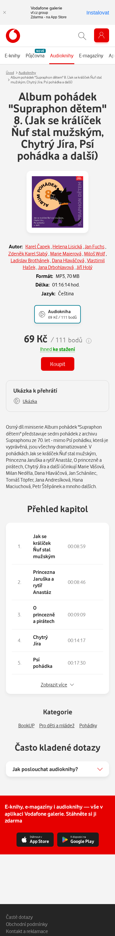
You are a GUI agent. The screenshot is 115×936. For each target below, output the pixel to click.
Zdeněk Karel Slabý (27, 253)
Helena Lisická (67, 246)
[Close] (4, 12)
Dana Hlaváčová (68, 260)
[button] (25, 401)
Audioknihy (27, 72)
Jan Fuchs (94, 246)
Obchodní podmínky (26, 924)
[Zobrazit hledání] (82, 36)
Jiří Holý (84, 267)
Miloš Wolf (94, 253)
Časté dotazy (19, 917)
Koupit (57, 363)
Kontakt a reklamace (27, 931)
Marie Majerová (65, 253)
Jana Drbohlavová (56, 267)
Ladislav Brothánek (30, 260)
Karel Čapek (37, 246)
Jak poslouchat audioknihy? (45, 769)
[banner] (13, 36)
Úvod (10, 72)
